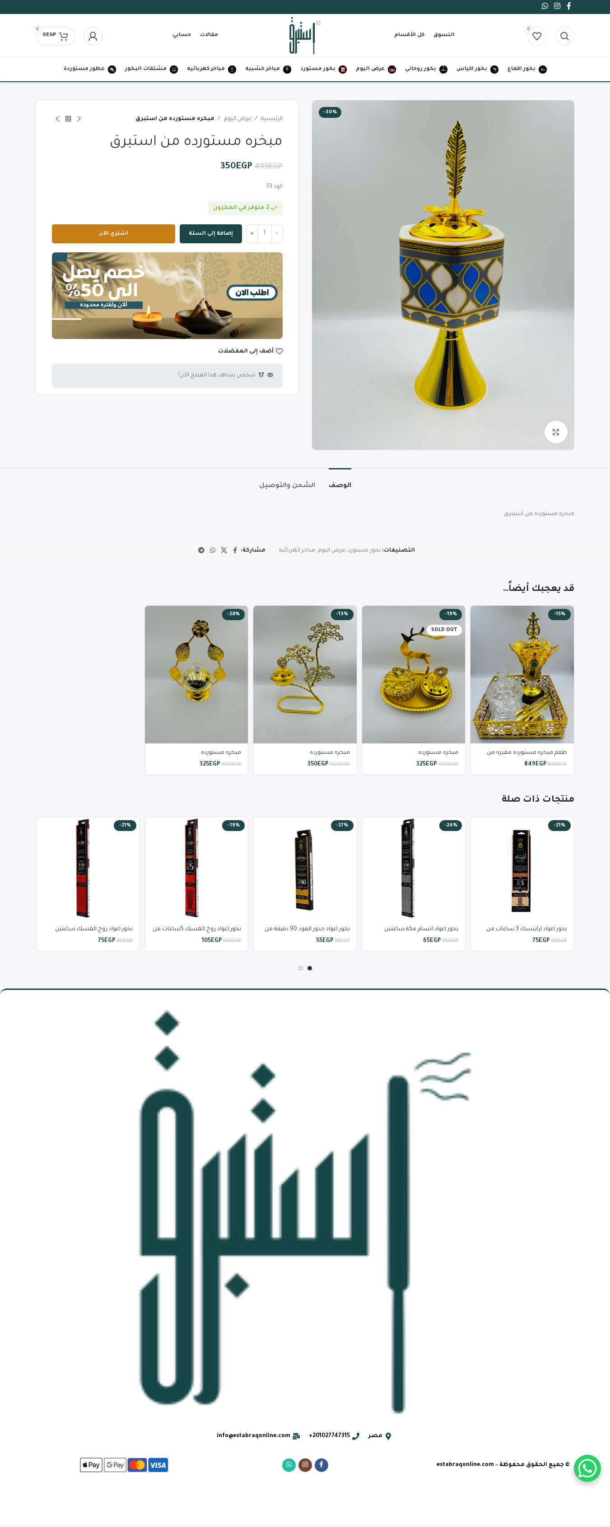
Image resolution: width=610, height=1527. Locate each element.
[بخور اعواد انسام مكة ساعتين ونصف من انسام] (413, 868)
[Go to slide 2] (300, 968)
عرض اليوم (237, 119)
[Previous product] (79, 119)
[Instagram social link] (305, 1465)
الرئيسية (272, 119)
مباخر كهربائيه (297, 551)
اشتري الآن (113, 234)
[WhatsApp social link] (212, 551)
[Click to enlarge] (556, 432)
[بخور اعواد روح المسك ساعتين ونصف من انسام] (88, 868)
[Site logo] (305, 36)
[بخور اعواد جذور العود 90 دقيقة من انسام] (304, 868)
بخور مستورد (364, 551)
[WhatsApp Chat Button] (587, 1468)
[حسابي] (93, 36)
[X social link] (224, 551)
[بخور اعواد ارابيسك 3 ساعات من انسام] (521, 868)
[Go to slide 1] (309, 968)
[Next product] (57, 119)
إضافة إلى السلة (211, 234)
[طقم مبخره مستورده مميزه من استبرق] (521, 674)
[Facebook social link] (235, 551)
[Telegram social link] (201, 551)
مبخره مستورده (438, 753)
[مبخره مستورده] (413, 674)
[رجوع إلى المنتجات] (68, 119)
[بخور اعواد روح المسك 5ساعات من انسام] (196, 868)
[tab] (340, 482)
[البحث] (565, 36)
